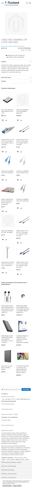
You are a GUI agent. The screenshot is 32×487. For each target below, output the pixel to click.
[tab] (16, 61)
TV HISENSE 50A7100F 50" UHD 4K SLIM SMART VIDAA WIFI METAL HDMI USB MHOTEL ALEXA (22, 369)
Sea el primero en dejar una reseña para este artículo (12, 46)
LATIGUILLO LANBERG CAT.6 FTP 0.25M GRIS (22, 200)
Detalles (3, 61)
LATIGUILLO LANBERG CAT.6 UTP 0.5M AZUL (7, 172)
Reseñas (3, 81)
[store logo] (12, 3)
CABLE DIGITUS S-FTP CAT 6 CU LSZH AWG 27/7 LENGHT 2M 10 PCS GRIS (22, 233)
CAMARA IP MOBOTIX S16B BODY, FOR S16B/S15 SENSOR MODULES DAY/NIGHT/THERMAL (22, 339)
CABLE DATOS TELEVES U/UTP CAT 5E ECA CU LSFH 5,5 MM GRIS (7, 263)
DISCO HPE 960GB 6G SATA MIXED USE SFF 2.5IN (7, 111)
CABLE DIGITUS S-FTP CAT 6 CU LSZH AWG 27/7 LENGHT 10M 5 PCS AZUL (22, 264)
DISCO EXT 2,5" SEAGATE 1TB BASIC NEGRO (7, 367)
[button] (2, 120)
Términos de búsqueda (8, 466)
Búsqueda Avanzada (7, 470)
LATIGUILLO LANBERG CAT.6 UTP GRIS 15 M (22, 172)
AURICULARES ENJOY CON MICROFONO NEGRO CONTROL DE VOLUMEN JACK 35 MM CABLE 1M (7, 309)
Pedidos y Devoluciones (9, 474)
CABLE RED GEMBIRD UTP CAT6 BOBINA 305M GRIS (22, 111)
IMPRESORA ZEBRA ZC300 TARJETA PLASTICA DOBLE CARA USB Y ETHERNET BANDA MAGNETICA (22, 309)
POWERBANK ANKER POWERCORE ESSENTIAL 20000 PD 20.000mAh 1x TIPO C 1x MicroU (7, 339)
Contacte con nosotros (8, 477)
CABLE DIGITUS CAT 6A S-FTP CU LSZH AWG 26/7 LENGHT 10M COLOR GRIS (7, 142)
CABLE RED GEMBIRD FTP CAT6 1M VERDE (7, 231)
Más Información (6, 77)
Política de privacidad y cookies (11, 462)
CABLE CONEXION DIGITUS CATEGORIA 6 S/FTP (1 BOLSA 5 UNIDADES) (7, 201)
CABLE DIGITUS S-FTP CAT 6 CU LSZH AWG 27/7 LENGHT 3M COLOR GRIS (22, 142)
